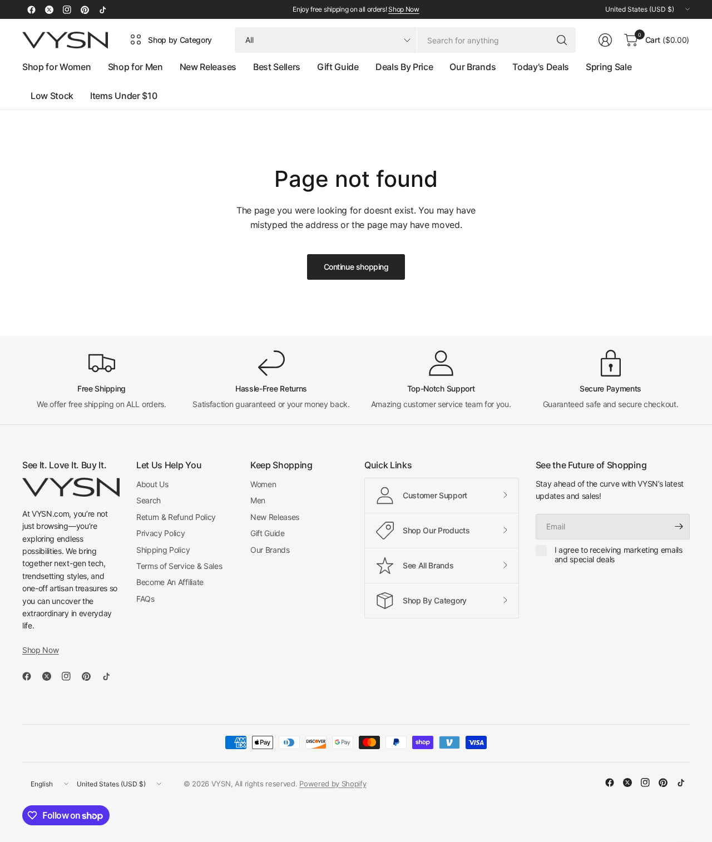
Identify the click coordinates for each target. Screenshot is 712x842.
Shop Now (403, 9)
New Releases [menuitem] (208, 66)
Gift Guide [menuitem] (338, 66)
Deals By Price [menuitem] (404, 66)
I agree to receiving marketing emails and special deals (619, 554)
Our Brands (270, 549)
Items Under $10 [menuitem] (123, 95)
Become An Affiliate (170, 582)
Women (263, 484)
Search (148, 500)
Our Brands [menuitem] (472, 66)
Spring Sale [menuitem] (608, 66)
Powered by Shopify (332, 783)
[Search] (562, 40)
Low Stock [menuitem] (52, 95)
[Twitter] (49, 9)
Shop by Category (180, 39)
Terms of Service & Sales (179, 566)
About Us (152, 484)
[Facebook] (31, 9)
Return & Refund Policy (176, 517)
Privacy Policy (160, 533)
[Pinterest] (84, 9)
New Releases (274, 517)
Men (257, 500)
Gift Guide (267, 533)
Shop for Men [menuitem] (135, 66)
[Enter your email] (679, 526)
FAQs (145, 598)
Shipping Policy (163, 549)
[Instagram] (67, 9)
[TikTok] (102, 9)
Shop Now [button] (40, 650)
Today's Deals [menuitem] (540, 66)
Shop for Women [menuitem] (56, 66)
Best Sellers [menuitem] (276, 66)
